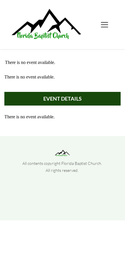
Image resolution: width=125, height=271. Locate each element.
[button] (104, 24)
